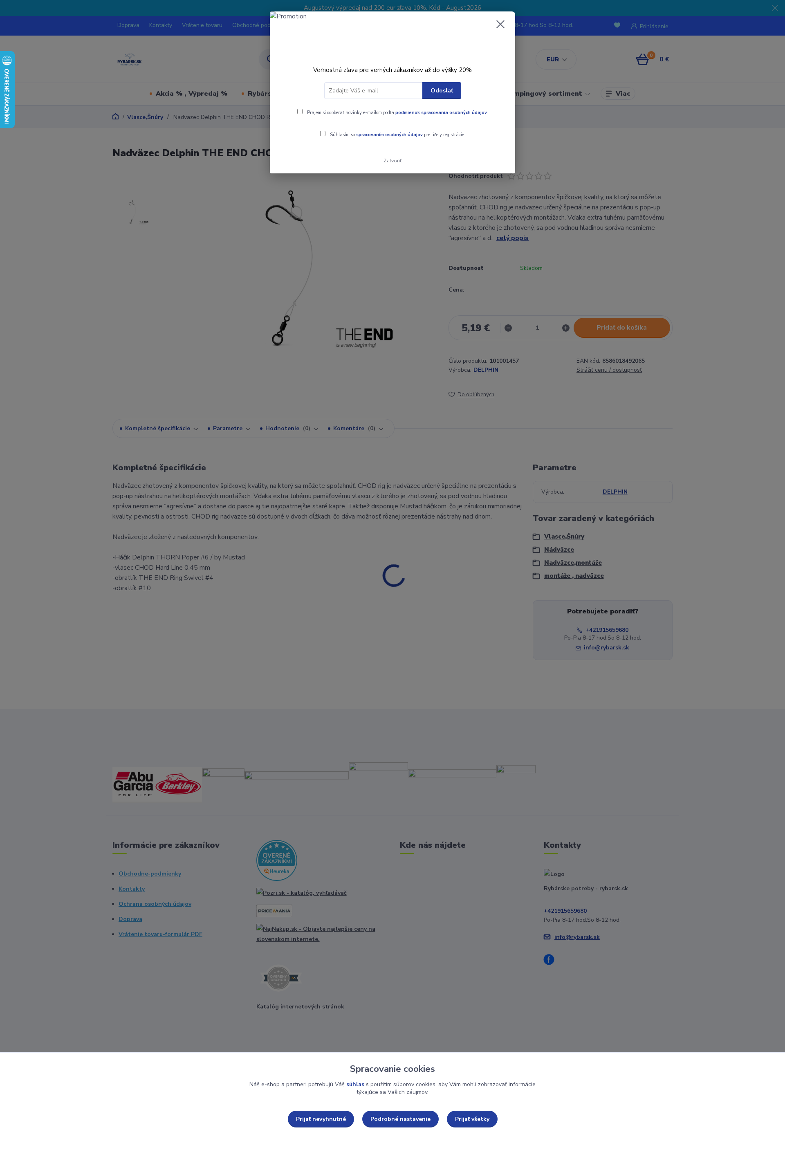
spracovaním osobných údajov (389, 135)
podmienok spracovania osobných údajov (441, 113)
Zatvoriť (392, 160)
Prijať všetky (472, 1119)
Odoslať (442, 90)
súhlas (355, 1084)
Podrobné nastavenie (400, 1119)
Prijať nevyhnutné (321, 1119)
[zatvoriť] (500, 24)
